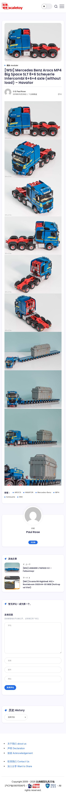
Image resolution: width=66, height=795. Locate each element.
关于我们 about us (17, 743)
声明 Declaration (16, 748)
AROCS (18, 492)
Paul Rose (21, 91)
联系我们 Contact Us (18, 761)
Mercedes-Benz (44, 492)
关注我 (33, 542)
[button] (46, 6)
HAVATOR (29, 492)
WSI (21, 497)
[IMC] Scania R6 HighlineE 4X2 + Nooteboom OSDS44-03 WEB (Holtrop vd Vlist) (41, 584)
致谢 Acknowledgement (20, 753)
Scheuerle (10, 497)
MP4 (57, 492)
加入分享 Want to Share (20, 766)
